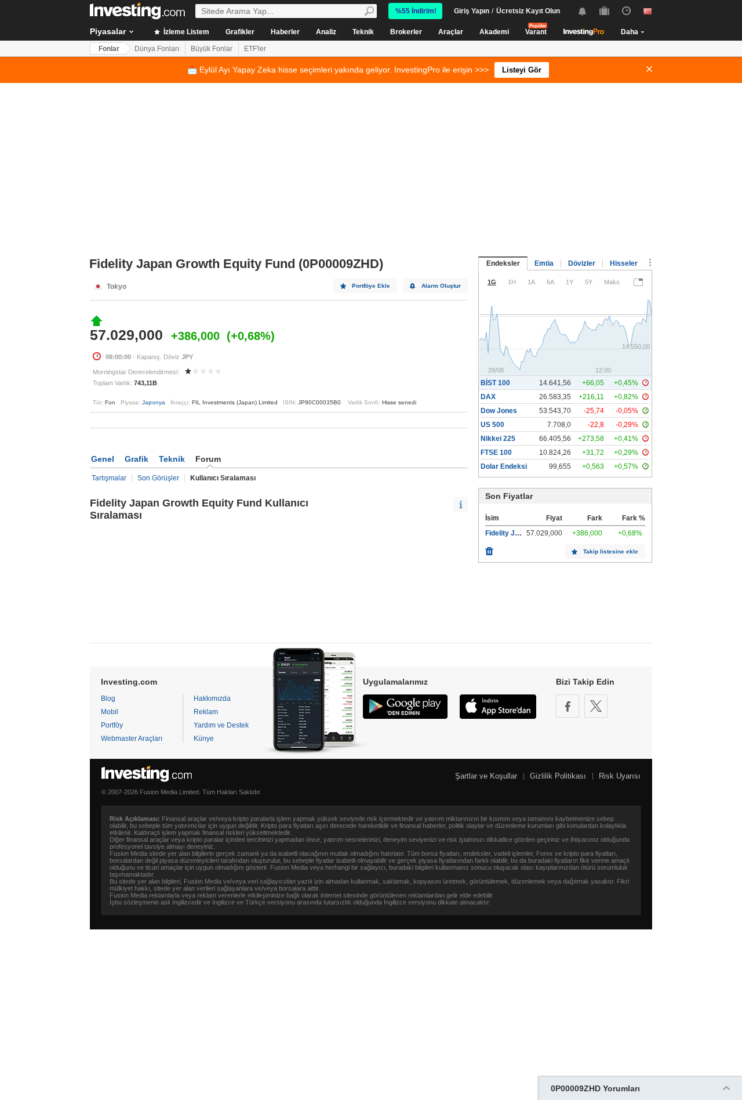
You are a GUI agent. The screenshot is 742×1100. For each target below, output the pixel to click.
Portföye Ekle (371, 286)
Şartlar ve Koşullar (486, 776)
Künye (204, 738)
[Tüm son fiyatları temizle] (489, 548)
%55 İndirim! (416, 11)
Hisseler (624, 263)
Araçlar (450, 32)
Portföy (112, 725)
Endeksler (503, 263)
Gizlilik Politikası (558, 776)
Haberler (285, 32)
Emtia (544, 263)
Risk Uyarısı (620, 776)
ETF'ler (255, 49)
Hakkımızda (212, 698)
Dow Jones (499, 411)
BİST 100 (495, 383)
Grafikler (239, 32)
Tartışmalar (109, 478)
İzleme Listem (185, 32)
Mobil (109, 712)
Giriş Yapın (471, 11)
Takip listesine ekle (610, 551)
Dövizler (581, 263)
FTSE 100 (496, 452)
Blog (108, 698)
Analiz (326, 32)
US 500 (492, 425)
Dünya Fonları (156, 49)
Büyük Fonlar (211, 49)
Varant (536, 32)
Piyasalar (108, 31)
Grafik (136, 459)
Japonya (153, 402)
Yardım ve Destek (221, 725)
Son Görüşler (158, 478)
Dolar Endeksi (504, 466)
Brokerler (406, 32)
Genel (102, 459)
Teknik (363, 32)
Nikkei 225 (498, 439)
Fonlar (109, 49)
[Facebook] (567, 706)
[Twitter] (596, 706)
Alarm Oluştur (441, 286)
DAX (488, 397)
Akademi (494, 32)
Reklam (206, 712)
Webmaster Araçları (131, 738)
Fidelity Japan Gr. (513, 533)
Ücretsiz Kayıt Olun (528, 11)
